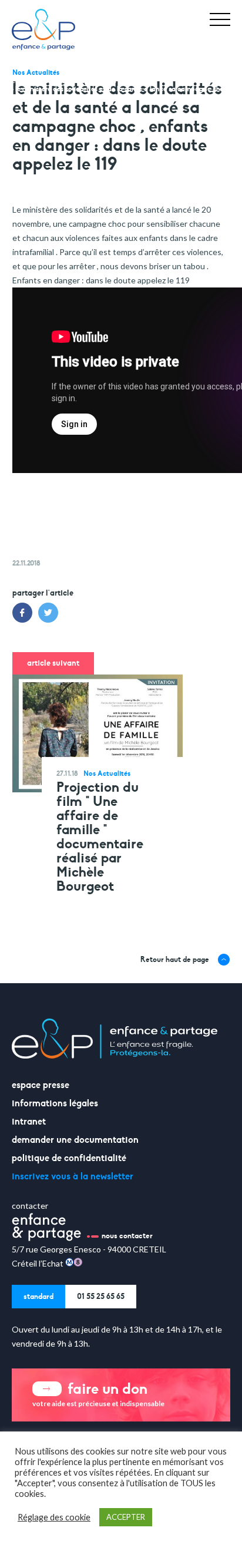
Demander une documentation (75, 1140)
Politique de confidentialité (69, 1158)
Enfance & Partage (40, 81)
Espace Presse (40, 1085)
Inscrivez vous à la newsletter (72, 1176)
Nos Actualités (95, 81)
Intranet (29, 1122)
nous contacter (127, 1236)
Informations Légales (55, 1103)
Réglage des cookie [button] (54, 1517)
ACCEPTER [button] (125, 1517)
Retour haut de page (174, 959)
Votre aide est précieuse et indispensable (98, 1393)
